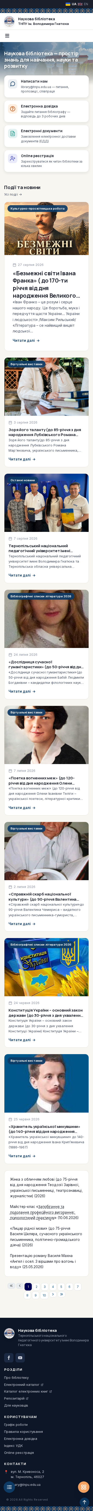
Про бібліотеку (16, 1377)
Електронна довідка (20, 1438)
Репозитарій (14, 1398)
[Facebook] (8, 1357)
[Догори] (84, 1502)
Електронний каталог (22, 1384)
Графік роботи (16, 1424)
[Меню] (9, 1487)
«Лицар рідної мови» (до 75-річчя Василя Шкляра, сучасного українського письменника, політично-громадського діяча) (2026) (46, 1236)
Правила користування (23, 1431)
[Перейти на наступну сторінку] (53, 1294)
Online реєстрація (19, 1452)
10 (44, 1295)
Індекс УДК (13, 1445)
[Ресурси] (83, 1487)
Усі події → (13, 194)
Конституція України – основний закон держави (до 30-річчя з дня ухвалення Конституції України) (46, 1015)
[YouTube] (20, 1357)
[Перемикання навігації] (7, 36)
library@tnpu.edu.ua (25, 1485)
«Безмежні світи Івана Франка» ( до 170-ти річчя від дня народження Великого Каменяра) (44, 288)
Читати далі (26, 340)
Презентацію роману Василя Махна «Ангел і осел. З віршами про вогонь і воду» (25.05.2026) (43, 1261)
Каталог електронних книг (26, 1391)
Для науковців (16, 1405)
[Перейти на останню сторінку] (61, 1294)
